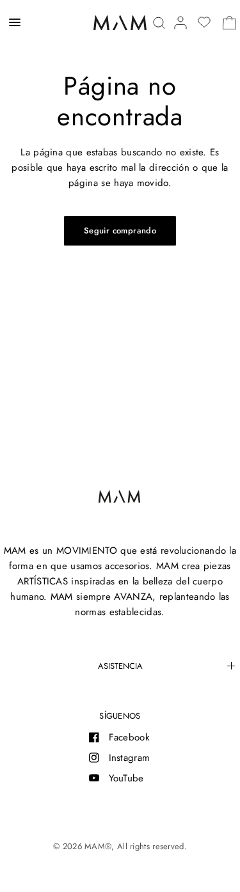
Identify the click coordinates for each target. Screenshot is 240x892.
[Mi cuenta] (180, 22)
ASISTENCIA (120, 666)
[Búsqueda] (159, 23)
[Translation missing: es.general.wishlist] (204, 22)
